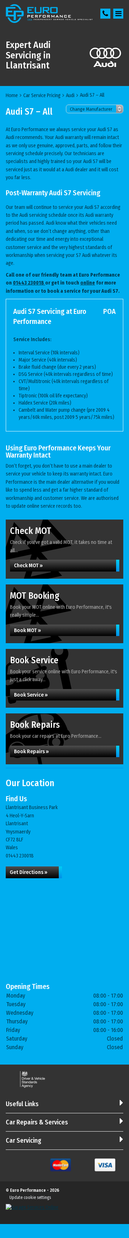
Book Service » (31, 695)
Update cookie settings (30, 1197)
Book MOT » (27, 630)
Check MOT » (28, 565)
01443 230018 (29, 283)
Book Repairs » (31, 751)
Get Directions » (28, 872)
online (87, 283)
